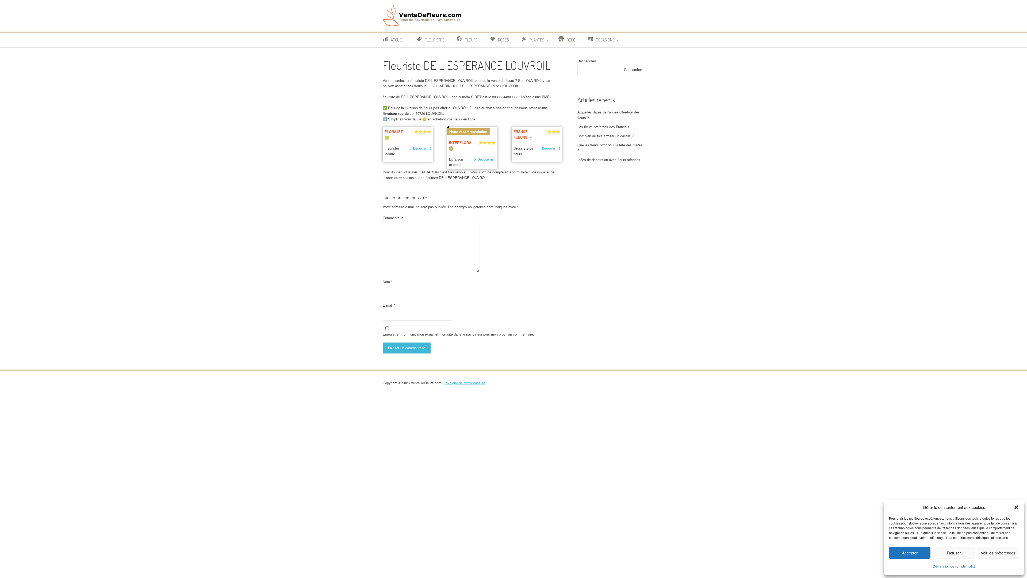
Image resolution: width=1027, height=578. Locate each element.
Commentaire (394, 217)
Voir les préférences (998, 553)
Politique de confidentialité (464, 382)
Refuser (954, 553)
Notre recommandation (468, 131)
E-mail (389, 305)
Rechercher (586, 60)
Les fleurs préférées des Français (603, 126)
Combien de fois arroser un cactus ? (605, 135)
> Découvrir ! (420, 148)
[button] (1016, 507)
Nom (387, 281)
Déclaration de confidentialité (954, 566)
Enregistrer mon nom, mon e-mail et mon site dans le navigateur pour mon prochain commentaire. (458, 334)
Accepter (910, 553)
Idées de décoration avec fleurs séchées (608, 159)
